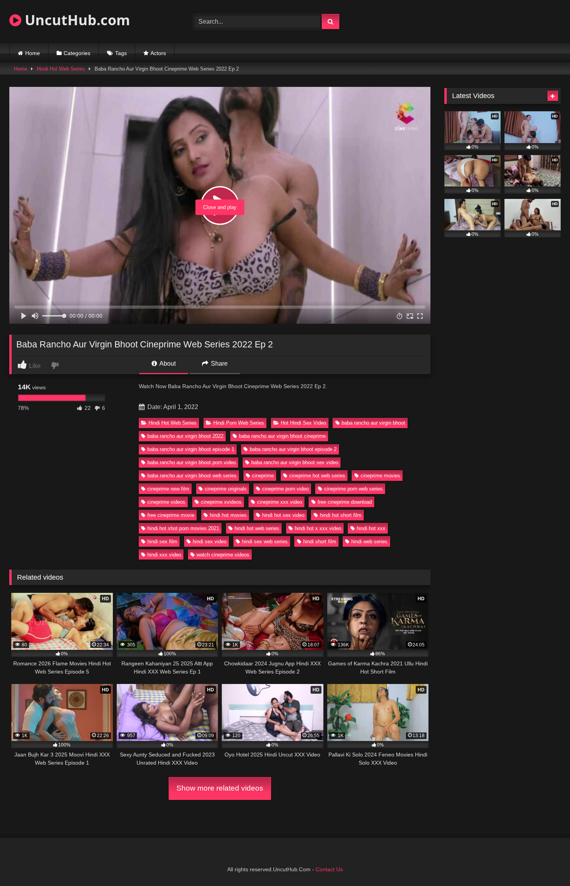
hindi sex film (162, 541)
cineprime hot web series (317, 475)
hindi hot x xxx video (318, 528)
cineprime (263, 475)
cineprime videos (166, 502)
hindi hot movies (228, 515)
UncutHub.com (75, 19)
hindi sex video (209, 541)
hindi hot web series (257, 528)
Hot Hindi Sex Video (303, 423)
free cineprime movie (170, 515)
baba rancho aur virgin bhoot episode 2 (293, 449)
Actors (158, 53)
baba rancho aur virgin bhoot (373, 423)
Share (218, 363)
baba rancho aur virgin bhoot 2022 (185, 436)
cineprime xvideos (221, 502)
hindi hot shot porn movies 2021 (183, 528)
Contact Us (329, 869)
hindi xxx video (164, 555)
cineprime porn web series (353, 489)
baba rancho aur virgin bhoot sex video (294, 462)
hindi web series (369, 541)
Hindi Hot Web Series (61, 69)
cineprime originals (226, 489)
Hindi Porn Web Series (238, 423)
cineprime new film (168, 489)
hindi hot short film (340, 515)
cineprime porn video (285, 489)
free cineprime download (345, 502)
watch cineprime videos (223, 555)
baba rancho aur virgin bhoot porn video (191, 462)
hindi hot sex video (283, 515)
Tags (121, 53)
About (167, 363)
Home (32, 53)
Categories (77, 53)
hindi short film (319, 541)
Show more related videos (219, 788)
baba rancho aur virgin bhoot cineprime (282, 436)
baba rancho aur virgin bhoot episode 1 (190, 449)
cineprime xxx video (279, 502)
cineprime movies (380, 475)
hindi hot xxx (371, 528)
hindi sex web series (265, 541)
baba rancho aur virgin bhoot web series (192, 475)
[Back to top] (545, 862)
